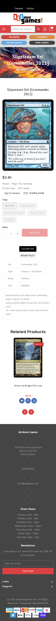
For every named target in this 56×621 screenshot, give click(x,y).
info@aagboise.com (28, 483)
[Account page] (45, 29)
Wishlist (30, 8)
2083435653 (28, 468)
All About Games (28, 69)
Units (5, 227)
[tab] (27, 249)
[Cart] (51, 29)
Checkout (19, 8)
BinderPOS (42, 603)
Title (5, 199)
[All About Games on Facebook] (25, 3)
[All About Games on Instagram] (31, 3)
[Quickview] (22, 400)
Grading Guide (36, 192)
